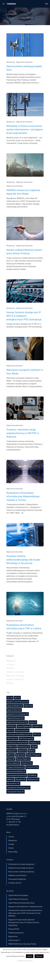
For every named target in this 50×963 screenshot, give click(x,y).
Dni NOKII (10, 668)
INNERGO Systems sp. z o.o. (16, 813)
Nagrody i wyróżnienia (24, 182)
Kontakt (11, 844)
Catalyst (37, 726)
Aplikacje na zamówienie (17, 875)
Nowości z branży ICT (15, 679)
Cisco (10, 730)
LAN (34, 747)
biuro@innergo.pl (12, 825)
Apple (28, 706)
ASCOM (11, 726)
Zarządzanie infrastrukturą (18, 788)
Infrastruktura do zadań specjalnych (21, 864)
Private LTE (26, 763)
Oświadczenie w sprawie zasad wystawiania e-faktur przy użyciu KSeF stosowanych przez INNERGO (25, 913)
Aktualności (10, 62)
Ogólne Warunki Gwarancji (18, 899)
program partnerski (15, 767)
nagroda (20, 755)
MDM (31, 751)
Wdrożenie (20, 779)
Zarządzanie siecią (15, 792)
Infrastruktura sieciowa (17, 743)
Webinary (10, 683)
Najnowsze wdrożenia (24, 62)
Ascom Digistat (24, 726)
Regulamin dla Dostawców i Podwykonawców (25, 907)
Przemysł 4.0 (32, 767)
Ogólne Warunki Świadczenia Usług (21, 903)
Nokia (11, 759)
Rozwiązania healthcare (17, 879)
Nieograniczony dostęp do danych (21, 868)
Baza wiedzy (12, 852)
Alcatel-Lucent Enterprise (17, 702)
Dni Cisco (10, 664)
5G (10, 698)
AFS (17, 698)
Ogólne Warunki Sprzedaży (18, 895)
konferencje (23, 747)
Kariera (11, 848)
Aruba (32, 722)
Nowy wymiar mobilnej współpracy (21, 872)
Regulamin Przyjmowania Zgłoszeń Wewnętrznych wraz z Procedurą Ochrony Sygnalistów (23, 922)
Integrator (35, 743)
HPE (37, 734)
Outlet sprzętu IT (14, 940)
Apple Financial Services (17, 722)
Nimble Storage (33, 755)
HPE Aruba (12, 739)
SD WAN (32, 775)
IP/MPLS (11, 747)
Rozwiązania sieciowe (16, 775)
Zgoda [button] (29, 956)
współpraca (33, 779)
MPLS (10, 755)
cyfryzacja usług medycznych (19, 734)
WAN (10, 779)
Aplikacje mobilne (14, 706)
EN (46, 4)
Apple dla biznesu (15, 718)
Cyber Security (22, 730)
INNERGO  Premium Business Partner (22, 944)
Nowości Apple (23, 759)
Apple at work (14, 710)
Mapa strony (13, 936)
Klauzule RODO (13, 929)
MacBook (12, 751)
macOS (22, 751)
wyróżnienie (13, 783)
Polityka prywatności (16, 933)
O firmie (11, 837)
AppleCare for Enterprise (17, 714)
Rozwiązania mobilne (16, 771)
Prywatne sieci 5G (14, 883)
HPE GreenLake (26, 739)
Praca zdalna (13, 763)
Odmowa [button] (39, 956)
